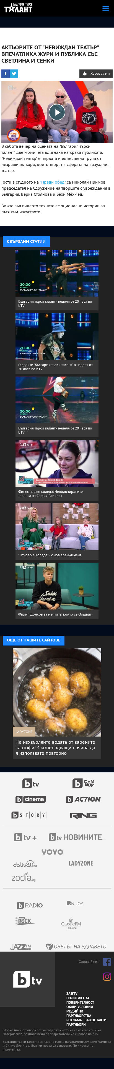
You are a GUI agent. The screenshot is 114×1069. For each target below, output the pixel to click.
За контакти (96, 1020)
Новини (78, 837)
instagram (107, 976)
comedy (83, 780)
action (83, 796)
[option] (58, 703)
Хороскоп (26, 877)
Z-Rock (28, 921)
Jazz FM (21, 947)
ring (83, 812)
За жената (83, 863)
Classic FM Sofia (86, 923)
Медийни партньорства (78, 1013)
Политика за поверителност (80, 1000)
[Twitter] (14, 73)
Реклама (74, 1020)
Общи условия (79, 1007)
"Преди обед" (53, 182)
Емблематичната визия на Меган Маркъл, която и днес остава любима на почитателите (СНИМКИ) (58, 747)
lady (30, 812)
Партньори (76, 1024)
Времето (25, 863)
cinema (30, 796)
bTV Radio (30, 905)
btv (30, 780)
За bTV (71, 994)
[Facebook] (5, 73)
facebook (107, 961)
